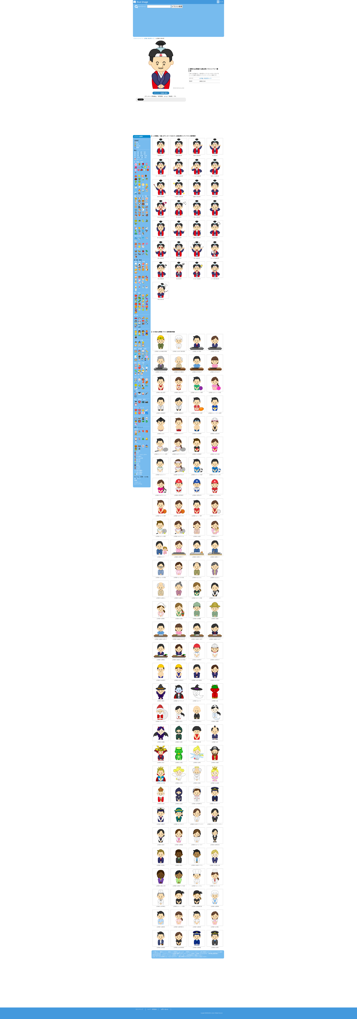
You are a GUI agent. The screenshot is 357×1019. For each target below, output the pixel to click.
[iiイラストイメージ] (140, 2)
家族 (135, 329)
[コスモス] (148, 167)
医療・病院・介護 (139, 363)
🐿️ (139, 212)
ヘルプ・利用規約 (152, 1009)
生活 (139, 329)
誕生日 (136, 429)
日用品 (140, 399)
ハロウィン (137, 443)
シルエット (137, 482)
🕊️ (146, 228)
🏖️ (146, 190)
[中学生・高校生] (145, 359)
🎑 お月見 (137, 467)
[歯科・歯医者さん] (138, 374)
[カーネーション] (135, 170)
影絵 (146, 196)
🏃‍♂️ (143, 356)
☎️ (139, 401)
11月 (145, 155)
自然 (141, 162)
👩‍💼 (139, 342)
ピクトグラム (138, 484)
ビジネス (136, 340)
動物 (135, 196)
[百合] (145, 170)
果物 (139, 293)
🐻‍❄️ (146, 204)
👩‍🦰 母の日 (137, 460)
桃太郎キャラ (151, 38)
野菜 (135, 293)
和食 (135, 261)
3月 (138, 152)
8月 (145, 154)
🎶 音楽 (136, 391)
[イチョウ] (139, 176)
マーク (142, 408)
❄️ (143, 187)
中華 (143, 261)
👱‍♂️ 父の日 (137, 461)
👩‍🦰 (146, 331)
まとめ (221, 1)
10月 (141, 155)
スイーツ (137, 274)
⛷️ (135, 388)
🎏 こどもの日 (138, 458)
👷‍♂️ (143, 342)
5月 (145, 152)
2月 (145, 157)
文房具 (140, 349)
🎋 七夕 (136, 144)
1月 (142, 157)
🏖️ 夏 (136, 142)
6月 (138, 154)
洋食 (139, 261)
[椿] (141, 170)
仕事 (141, 340)
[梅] (138, 170)
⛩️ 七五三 (137, 468)
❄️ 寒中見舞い (138, 470)
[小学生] (142, 359)
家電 (135, 399)
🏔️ (143, 190)
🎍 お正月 (137, 451)
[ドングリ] (146, 176)
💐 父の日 (137, 146)
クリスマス (137, 436)
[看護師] (135, 374)
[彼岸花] (135, 173)
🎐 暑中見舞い (138, 472)
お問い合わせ (164, 1009)
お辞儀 (145, 38)
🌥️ (135, 187)
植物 (137, 162)
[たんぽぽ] (145, 167)
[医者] (146, 371)
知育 (145, 349)
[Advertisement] (178, 22)
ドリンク (137, 284)
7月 (141, 154)
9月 (138, 155)
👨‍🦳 (139, 334)
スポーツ (136, 377)
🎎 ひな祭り (138, 456)
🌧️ (139, 187)
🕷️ (139, 449)
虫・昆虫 (137, 249)
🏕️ (143, 388)
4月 (141, 152)
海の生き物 (137, 236)
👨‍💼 (135, 342)
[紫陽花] (139, 167)
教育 (135, 349)
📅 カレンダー (138, 159)
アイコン (136, 408)
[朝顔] (142, 167)
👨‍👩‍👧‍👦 (135, 337)
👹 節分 (136, 453)
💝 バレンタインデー (140, 454)
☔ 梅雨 (136, 147)
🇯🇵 (143, 413)
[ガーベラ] (148, 170)
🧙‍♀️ (146, 446)
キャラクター (138, 416)
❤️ (139, 368)
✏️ (146, 351)
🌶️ (146, 301)
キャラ (139, 196)
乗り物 (136, 315)
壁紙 (135, 480)
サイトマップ (139, 1009)
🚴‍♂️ (146, 320)
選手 (141, 377)
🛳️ (139, 326)
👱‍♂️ (135, 334)
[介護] (141, 374)
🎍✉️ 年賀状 (138, 474)
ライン (139, 478)
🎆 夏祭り (137, 465)
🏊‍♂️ (146, 385)
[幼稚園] (148, 359)
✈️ (146, 323)
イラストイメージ (137, 38)
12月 (138, 157)
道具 (144, 399)
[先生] (139, 359)
